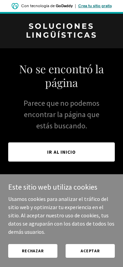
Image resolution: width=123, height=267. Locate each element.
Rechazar (33, 250)
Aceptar (90, 250)
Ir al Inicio (61, 152)
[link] (61, 35)
